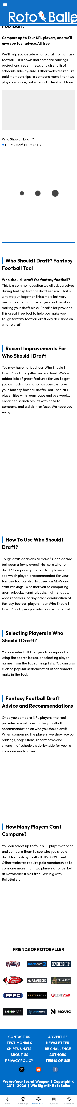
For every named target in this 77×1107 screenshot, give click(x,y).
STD (38, 144)
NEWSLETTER (57, 1043)
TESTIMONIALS (19, 1043)
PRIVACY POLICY (19, 1060)
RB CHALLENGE (58, 1049)
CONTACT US (19, 1037)
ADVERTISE (57, 1037)
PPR (8, 144)
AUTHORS (57, 1054)
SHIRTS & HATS (19, 1049)
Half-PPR (23, 144)
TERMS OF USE (57, 1060)
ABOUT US (19, 1054)
